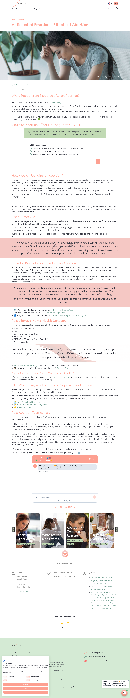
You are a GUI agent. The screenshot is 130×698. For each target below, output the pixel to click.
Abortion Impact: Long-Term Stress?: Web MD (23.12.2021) (104, 588)
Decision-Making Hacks (54, 313)
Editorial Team (24, 592)
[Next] (116, 529)
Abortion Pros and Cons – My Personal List (35, 404)
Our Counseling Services (95, 653)
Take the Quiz (57, 102)
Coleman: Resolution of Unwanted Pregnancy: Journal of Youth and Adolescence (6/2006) (103, 581)
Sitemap (84, 687)
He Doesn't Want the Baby (25, 365)
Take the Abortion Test (63, 310)
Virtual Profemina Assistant (96, 657)
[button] (6, 659)
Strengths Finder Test (26, 407)
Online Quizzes (16, 9)
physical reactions (62, 377)
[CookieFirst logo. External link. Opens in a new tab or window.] (4, 661)
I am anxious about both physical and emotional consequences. (55, 154)
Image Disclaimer (74, 687)
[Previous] (13, 529)
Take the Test (63, 368)
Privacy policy (44, 659)
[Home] (19, 3)
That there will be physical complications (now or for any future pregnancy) (59, 148)
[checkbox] (5, 677)
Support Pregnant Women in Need (99, 661)
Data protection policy (60, 687)
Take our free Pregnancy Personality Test (69, 315)
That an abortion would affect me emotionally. (49, 151)
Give (116, 3)
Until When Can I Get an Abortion (31, 402)
